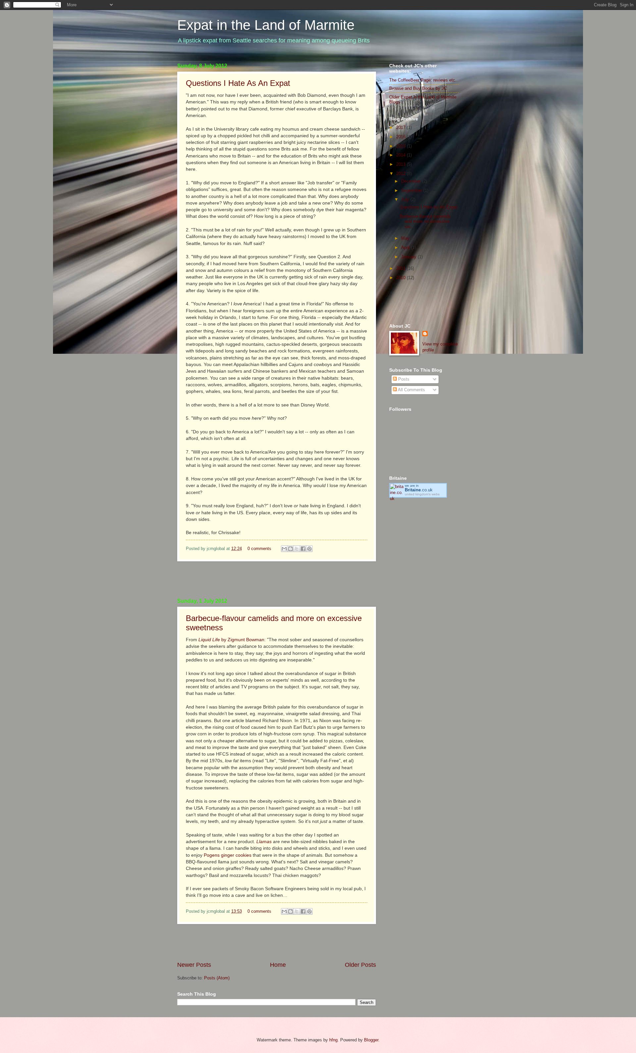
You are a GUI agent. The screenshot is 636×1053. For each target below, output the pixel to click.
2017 (401, 127)
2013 (401, 164)
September (412, 190)
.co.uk (419, 489)
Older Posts (360, 964)
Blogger (371, 1039)
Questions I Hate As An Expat (238, 83)
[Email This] (284, 548)
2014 (401, 155)
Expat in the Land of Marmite (265, 25)
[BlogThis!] (290, 548)
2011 (401, 268)
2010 (401, 277)
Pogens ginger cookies (227, 855)
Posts (403, 379)
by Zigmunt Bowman (231, 639)
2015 (401, 146)
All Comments (411, 389)
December (411, 181)
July (405, 199)
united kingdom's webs (422, 494)
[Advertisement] (276, 579)
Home (278, 964)
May (406, 238)
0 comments (259, 548)
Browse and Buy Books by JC (418, 88)
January (409, 256)
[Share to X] (296, 548)
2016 (401, 136)
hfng (333, 1039)
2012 (401, 173)
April (406, 247)
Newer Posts (194, 964)
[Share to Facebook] (303, 548)
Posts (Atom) (217, 977)
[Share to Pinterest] (309, 548)
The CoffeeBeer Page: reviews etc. (422, 80)
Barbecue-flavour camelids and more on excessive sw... (425, 221)
